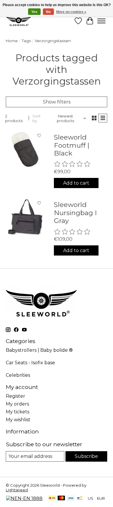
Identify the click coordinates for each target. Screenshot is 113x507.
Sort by (36, 118)
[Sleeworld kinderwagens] (18, 20)
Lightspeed (17, 490)
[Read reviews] (72, 164)
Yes (34, 12)
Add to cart (76, 183)
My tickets (17, 412)
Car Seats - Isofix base (30, 362)
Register (15, 396)
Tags (26, 40)
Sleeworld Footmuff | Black (71, 145)
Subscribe (86, 456)
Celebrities (18, 375)
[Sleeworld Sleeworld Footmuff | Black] (25, 149)
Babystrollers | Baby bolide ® (39, 350)
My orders (17, 404)
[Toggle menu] (101, 21)
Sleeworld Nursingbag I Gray (75, 213)
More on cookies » (71, 12)
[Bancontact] (79, 498)
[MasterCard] (61, 498)
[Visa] (70, 498)
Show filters (56, 102)
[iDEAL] (52, 498)
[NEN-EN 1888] (24, 498)
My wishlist (18, 419)
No (48, 12)
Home (12, 40)
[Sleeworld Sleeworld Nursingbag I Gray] (25, 216)
